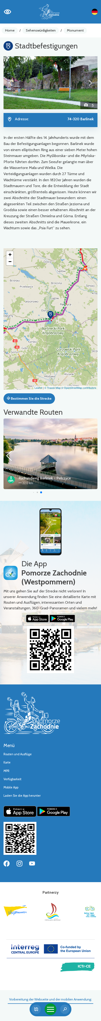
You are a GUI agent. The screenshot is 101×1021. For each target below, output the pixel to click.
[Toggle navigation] (50, 1009)
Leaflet (38, 388)
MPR (6, 771)
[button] (11, 82)
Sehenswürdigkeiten (41, 30)
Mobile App (11, 787)
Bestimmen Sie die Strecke (30, 398)
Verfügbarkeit (12, 779)
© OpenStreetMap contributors (78, 388)
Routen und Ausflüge (18, 754)
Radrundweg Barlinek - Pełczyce (45, 478)
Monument (75, 30)
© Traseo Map (52, 388)
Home (10, 30)
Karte (7, 762)
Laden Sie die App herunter (22, 795)
